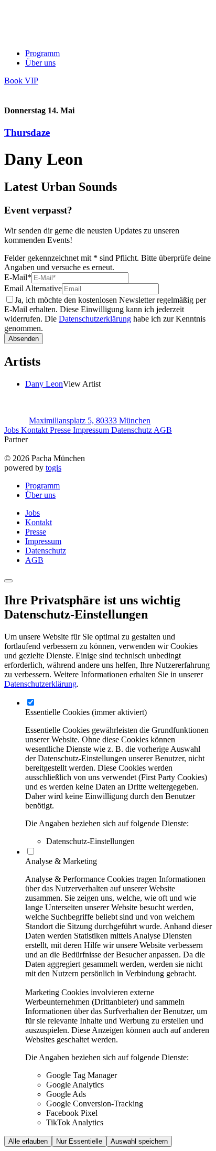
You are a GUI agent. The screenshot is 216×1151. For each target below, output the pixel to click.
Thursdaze (27, 132)
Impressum (92, 429)
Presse (61, 429)
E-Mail (17, 277)
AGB (163, 429)
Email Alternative (33, 288)
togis (53, 467)
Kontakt (35, 429)
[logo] (47, 35)
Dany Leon (44, 383)
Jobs (12, 429)
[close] (8, 580)
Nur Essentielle (79, 1141)
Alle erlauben (28, 1141)
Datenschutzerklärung (95, 318)
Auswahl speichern (139, 1141)
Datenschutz (132, 429)
